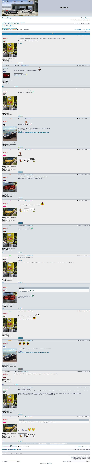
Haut (3, 62)
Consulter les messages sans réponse (8, 22)
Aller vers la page (78, 29)
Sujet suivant (87, 31)
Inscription (10, 18)
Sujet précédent (82, 31)
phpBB (42, 462)
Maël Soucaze (49, 463)
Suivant (88, 29)
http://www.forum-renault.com (20, 75)
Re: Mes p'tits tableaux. (25, 65)
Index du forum (4, 23)
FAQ (83, 18)
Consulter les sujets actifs (20, 22)
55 (86, 29)
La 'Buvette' (19, 23)
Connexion (5, 18)
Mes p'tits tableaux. (8, 26)
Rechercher (88, 18)
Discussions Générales (12, 23)
